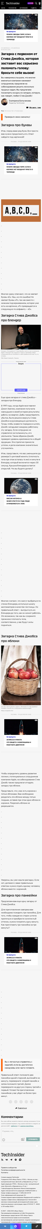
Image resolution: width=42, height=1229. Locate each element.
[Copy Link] (37, 1226)
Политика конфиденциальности (13, 1170)
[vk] (7, 1160)
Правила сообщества (9, 1168)
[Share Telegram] (26, 1226)
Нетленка (7, 111)
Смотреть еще (21, 390)
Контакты (4, 1173)
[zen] (16, 1160)
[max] (20, 1160)
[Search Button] (36, 3)
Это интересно (5, 48)
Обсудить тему (35, 108)
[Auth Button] (39, 3)
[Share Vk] (5, 1226)
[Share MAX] (15, 1226)
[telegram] (11, 1160)
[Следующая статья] (21, 1146)
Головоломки (19, 111)
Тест (13, 111)
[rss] (2, 1160)
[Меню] (2, 3)
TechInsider (13, 3)
